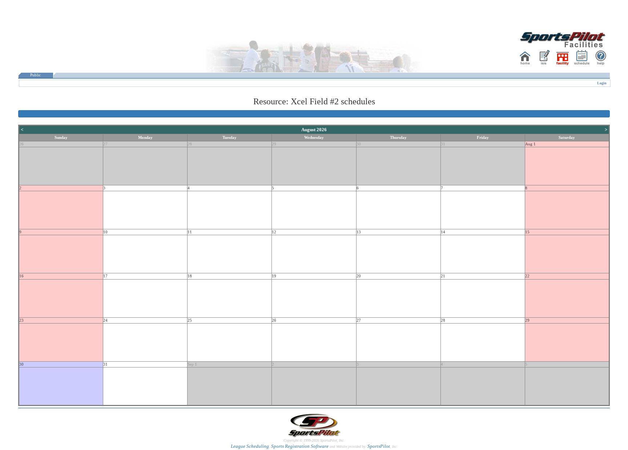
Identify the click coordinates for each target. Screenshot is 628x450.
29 (274, 144)
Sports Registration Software (300, 446)
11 (190, 232)
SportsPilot (378, 446)
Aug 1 (530, 144)
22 (527, 276)
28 (190, 144)
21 (443, 276)
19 (274, 276)
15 (527, 232)
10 (105, 232)
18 (190, 276)
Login (602, 83)
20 (359, 276)
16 (21, 276)
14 (443, 232)
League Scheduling (250, 446)
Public (35, 75)
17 (105, 276)
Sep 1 (192, 364)
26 (21, 144)
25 (190, 320)
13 (359, 232)
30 (359, 144)
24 (105, 320)
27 (105, 144)
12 (274, 232)
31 (443, 144)
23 (21, 320)
